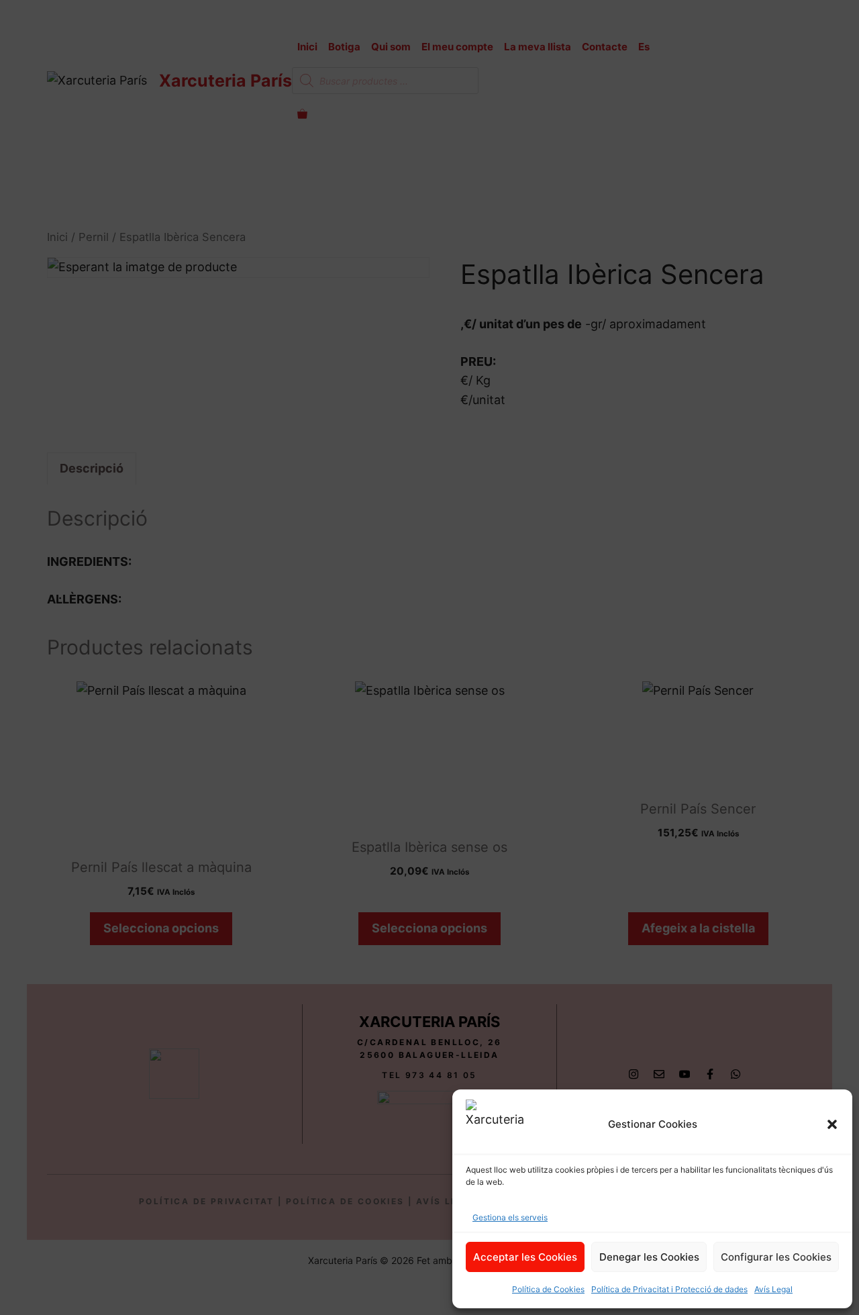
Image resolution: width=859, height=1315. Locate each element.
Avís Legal (773, 1289)
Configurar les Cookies (776, 1257)
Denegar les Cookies (649, 1257)
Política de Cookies (548, 1289)
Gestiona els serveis (510, 1217)
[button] (832, 1124)
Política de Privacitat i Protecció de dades (669, 1289)
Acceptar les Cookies (525, 1257)
